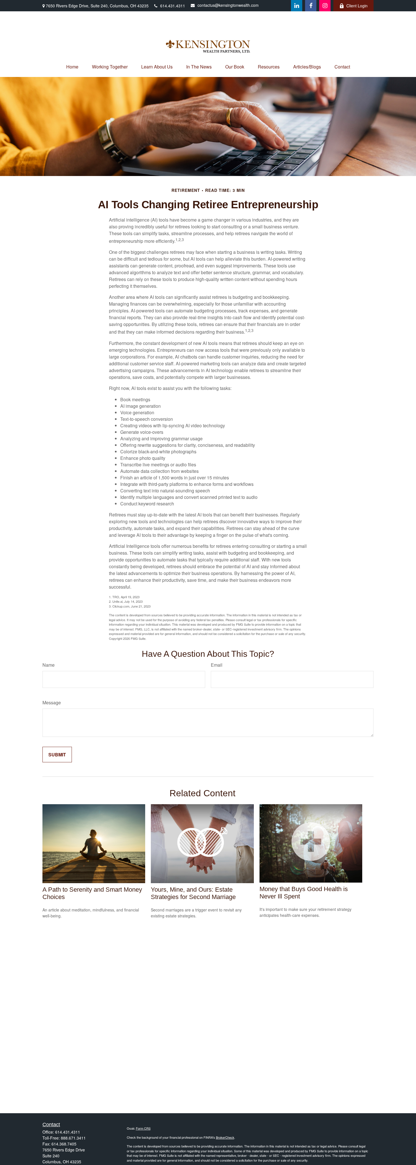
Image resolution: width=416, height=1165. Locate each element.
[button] (72, 67)
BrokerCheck (225, 1137)
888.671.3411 (73, 1138)
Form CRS (143, 1128)
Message (51, 702)
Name (48, 665)
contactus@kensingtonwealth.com (228, 5)
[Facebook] (310, 5)
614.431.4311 (172, 5)
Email (216, 665)
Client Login (357, 5)
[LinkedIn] (296, 5)
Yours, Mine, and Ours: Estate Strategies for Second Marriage (193, 893)
